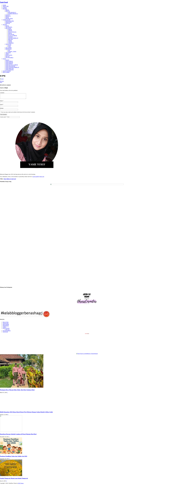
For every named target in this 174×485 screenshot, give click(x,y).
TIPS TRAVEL (8, 27)
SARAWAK (11, 42)
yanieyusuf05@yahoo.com (38, 176)
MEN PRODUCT (12, 12)
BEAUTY (7, 11)
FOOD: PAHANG (9, 69)
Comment (2, 92)
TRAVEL (5, 24)
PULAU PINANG (12, 32)
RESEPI (7, 60)
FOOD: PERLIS (9, 61)
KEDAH (10, 30)
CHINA (7, 53)
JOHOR (10, 40)
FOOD (4, 58)
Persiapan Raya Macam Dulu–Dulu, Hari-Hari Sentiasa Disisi (17, 390)
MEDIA (7, 10)
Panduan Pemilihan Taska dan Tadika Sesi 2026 (13, 456)
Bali (9, 50)
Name (1, 100)
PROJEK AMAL (9, 18)
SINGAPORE (8, 47)
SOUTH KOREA (9, 57)
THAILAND (8, 44)
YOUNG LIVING (7, 71)
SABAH (10, 41)
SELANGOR (11, 34)
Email (1, 104)
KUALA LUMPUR (12, 35)
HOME (4, 5)
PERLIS (10, 29)
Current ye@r (3, 117)
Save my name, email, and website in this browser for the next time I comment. (18, 112)
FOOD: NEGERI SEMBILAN (12, 67)
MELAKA (10, 39)
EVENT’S (7, 14)
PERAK (10, 33)
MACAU (7, 56)
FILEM (7, 17)
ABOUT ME (5, 6)
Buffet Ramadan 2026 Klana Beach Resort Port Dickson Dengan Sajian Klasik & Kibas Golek (26, 412)
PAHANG (10, 36)
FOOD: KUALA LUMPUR (11, 64)
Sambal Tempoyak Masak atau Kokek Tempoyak (14, 478)
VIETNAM (8, 52)
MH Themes (21, 483)
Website (1, 108)
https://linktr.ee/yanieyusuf (10, 178)
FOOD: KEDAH (9, 62)
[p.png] (2, 78)
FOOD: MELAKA (9, 68)
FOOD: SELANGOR (10, 66)
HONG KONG (8, 55)
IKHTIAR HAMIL (9, 21)
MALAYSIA (8, 28)
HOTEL (7, 25)
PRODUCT (8, 16)
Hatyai (9, 45)
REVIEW (5, 8)
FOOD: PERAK (9, 63)
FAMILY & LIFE (6, 19)
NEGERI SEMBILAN (13, 38)
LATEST (5, 7)
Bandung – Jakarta (12, 51)
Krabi (9, 46)
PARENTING (8, 22)
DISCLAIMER (6, 72)
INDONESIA (8, 49)
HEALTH (7, 23)
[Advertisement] (11, 343)
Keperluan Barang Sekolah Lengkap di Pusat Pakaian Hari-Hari (18, 434)
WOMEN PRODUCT (13, 13)
